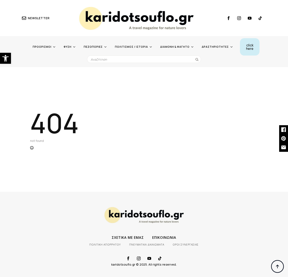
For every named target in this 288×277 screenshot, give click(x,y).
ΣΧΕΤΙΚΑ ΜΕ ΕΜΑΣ (128, 237)
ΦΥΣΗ (67, 47)
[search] (197, 59)
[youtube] (250, 18)
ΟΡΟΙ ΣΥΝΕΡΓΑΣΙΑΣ (186, 244)
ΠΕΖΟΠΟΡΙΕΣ (93, 47)
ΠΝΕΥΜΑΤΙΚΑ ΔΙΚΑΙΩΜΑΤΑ (146, 244)
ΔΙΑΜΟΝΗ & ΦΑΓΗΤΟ (175, 47)
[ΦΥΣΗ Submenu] (75, 46)
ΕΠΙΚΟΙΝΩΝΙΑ (164, 237)
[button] (5, 58)
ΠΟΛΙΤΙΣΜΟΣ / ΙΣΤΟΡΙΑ (131, 47)
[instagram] (239, 18)
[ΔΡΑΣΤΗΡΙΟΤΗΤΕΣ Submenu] (233, 46)
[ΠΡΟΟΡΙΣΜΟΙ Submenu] (55, 46)
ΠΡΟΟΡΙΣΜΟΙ (42, 47)
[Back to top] (277, 266)
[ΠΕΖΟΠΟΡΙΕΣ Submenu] (107, 46)
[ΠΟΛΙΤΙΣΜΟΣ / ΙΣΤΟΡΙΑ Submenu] (152, 46)
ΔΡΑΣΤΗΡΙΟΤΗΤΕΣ (215, 47)
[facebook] (229, 18)
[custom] (260, 18)
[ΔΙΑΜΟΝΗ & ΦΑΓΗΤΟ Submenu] (194, 46)
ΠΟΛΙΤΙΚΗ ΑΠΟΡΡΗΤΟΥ (105, 244)
